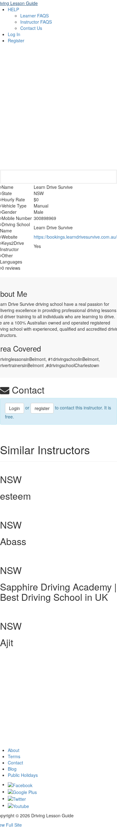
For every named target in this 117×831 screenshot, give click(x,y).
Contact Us (31, 28)
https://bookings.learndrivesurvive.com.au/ (75, 237)
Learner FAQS (34, 15)
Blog (12, 769)
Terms (14, 756)
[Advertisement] (58, 108)
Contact (15, 762)
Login (14, 408)
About (13, 750)
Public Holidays (23, 775)
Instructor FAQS (36, 22)
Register (16, 40)
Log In (14, 34)
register (42, 408)
